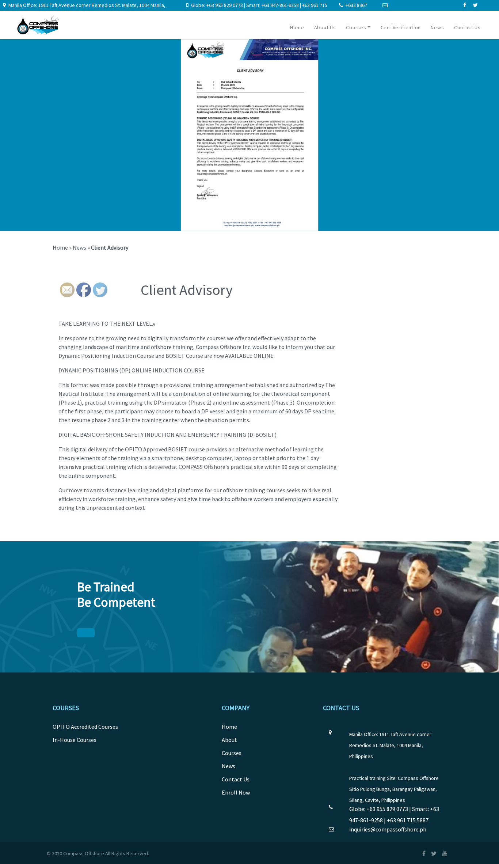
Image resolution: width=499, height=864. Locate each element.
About (229, 739)
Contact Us (467, 27)
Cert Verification (401, 27)
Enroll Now (236, 792)
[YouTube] (447, 853)
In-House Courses (74, 739)
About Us (325, 27)
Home (297, 27)
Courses (356, 27)
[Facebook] (465, 5)
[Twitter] (475, 5)
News (437, 27)
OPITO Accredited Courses (85, 726)
